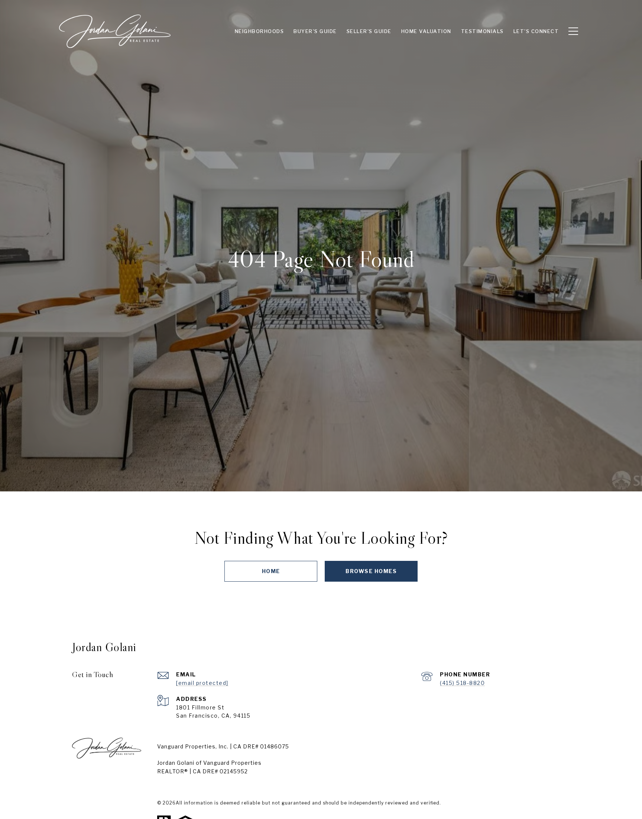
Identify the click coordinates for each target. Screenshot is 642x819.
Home (271, 571)
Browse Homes (371, 571)
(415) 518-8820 (462, 683)
